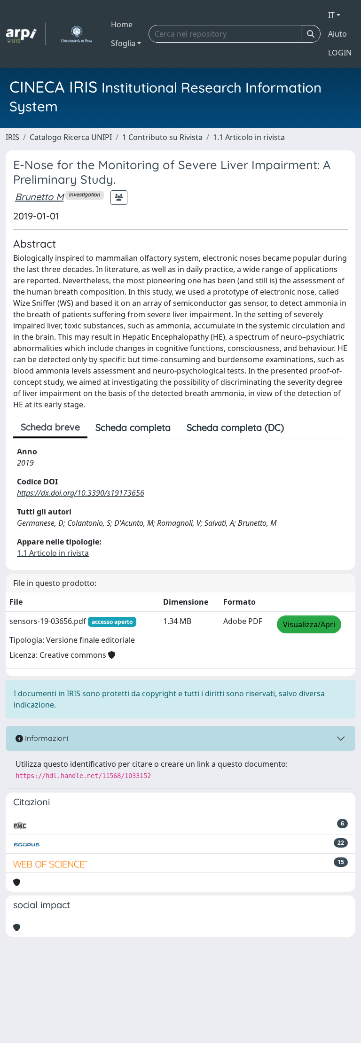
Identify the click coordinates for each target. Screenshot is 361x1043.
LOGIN (340, 52)
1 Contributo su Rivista (162, 137)
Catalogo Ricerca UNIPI (71, 137)
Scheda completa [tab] (133, 427)
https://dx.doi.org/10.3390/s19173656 (80, 493)
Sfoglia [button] (123, 43)
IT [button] (331, 15)
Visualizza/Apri (309, 624)
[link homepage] (26, 34)
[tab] (300, 427)
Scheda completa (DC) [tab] (235, 427)
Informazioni (45, 738)
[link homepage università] (76, 34)
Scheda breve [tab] (50, 427)
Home (122, 24)
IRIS (12, 137)
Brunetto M (39, 196)
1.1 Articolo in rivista (249, 137)
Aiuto (337, 34)
